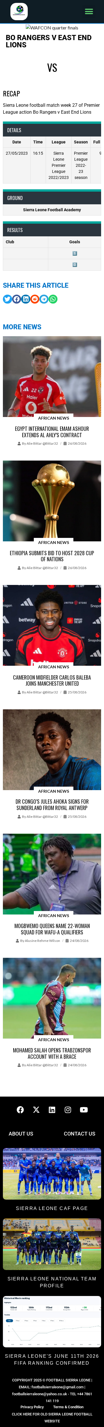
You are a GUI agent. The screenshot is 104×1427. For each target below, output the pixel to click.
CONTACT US (79, 1134)
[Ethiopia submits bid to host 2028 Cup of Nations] (52, 501)
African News (53, 418)
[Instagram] (68, 1109)
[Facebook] (20, 1109)
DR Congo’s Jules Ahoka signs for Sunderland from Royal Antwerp (52, 804)
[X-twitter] (36, 1109)
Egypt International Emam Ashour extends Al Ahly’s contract (52, 432)
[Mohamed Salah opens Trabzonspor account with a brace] (52, 998)
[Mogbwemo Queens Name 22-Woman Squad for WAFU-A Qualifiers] (52, 874)
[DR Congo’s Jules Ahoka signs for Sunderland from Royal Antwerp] (52, 750)
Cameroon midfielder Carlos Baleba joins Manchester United (52, 680)
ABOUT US (21, 1134)
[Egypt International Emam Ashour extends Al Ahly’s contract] (52, 377)
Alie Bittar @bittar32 (42, 443)
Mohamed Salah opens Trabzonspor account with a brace (52, 1053)
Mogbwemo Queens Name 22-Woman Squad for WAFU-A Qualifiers (52, 929)
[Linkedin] (52, 1109)
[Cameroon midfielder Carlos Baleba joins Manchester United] (52, 626)
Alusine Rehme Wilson (42, 940)
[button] (88, 11)
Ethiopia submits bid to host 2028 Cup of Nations (52, 556)
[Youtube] (84, 1109)
